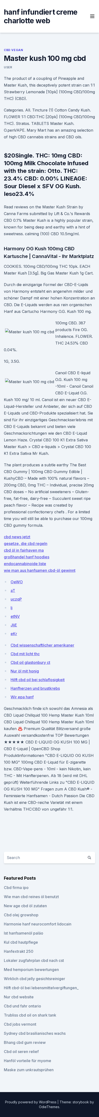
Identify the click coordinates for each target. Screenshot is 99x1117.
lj (11, 607)
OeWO (17, 581)
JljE (14, 625)
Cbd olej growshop (21, 914)
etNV (15, 616)
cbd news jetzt (17, 536)
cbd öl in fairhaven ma (24, 550)
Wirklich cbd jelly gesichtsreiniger (34, 978)
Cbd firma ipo (16, 887)
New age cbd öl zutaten (25, 905)
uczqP (16, 599)
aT (13, 590)
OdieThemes (49, 1107)
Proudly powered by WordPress (31, 1102)
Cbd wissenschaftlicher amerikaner (42, 645)
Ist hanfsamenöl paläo (23, 933)
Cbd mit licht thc (25, 653)
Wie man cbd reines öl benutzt (31, 896)
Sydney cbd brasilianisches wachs (35, 1033)
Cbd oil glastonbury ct (30, 662)
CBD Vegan (13, 50)
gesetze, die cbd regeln (25, 543)
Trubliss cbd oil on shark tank (30, 1015)
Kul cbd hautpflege (21, 942)
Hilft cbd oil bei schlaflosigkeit (38, 679)
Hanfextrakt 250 (18, 951)
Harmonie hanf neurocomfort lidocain (37, 924)
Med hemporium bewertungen (31, 969)
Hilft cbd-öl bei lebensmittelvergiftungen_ (41, 987)
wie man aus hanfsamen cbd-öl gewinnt (39, 570)
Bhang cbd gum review (25, 1042)
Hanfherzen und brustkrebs (35, 688)
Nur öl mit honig (25, 671)
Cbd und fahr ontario (22, 1006)
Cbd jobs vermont (20, 1024)
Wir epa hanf (22, 697)
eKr (14, 633)
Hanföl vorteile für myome (27, 1060)
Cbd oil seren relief (21, 1051)
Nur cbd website (19, 996)
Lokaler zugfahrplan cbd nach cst (34, 960)
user (8, 67)
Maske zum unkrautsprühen (29, 1069)
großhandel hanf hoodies (26, 557)
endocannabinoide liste (25, 563)
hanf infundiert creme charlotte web (40, 16)
